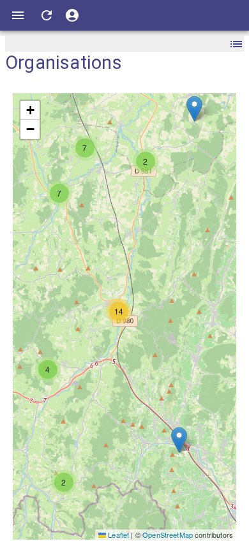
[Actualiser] (46, 15)
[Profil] (72, 15)
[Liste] (236, 44)
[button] (64, 482)
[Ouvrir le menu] (18, 15)
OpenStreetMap (167, 534)
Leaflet (117, 534)
